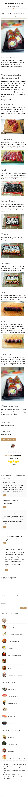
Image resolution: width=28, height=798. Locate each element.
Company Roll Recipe (13, 641)
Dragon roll (11, 648)
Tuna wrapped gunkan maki (14, 655)
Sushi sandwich (11, 723)
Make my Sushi (14, 3)
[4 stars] (15, 452)
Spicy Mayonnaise (12, 703)
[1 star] (8, 452)
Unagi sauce (11, 751)
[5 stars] (18, 452)
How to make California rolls (15, 634)
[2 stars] (10, 452)
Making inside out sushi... (14, 710)
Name (17, 595)
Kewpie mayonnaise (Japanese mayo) (17, 758)
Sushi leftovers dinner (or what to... (16, 668)
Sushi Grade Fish (12, 717)
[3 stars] (13, 452)
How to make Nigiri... (13, 696)
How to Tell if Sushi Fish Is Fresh (12, 774)
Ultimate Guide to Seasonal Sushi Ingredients (12, 777)
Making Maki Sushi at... (13, 689)
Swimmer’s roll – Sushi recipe (15, 675)
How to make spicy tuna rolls (15, 627)
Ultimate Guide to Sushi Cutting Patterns (14, 764)
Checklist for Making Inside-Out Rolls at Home (14, 771)
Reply (4, 494)
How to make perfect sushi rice (15, 621)
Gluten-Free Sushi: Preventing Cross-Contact (13, 767)
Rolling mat (11, 737)
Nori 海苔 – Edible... (13, 744)
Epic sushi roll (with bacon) (14, 662)
